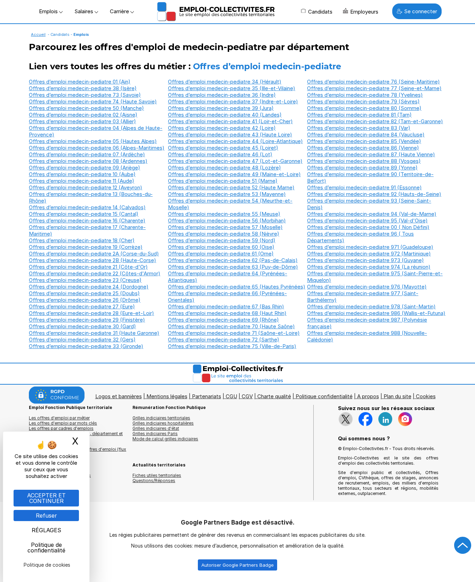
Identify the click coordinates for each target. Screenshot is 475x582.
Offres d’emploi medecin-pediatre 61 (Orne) (221, 253)
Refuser (46, 515)
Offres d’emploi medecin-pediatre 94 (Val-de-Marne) (371, 214)
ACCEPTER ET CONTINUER (46, 498)
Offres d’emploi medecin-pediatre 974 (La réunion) (368, 267)
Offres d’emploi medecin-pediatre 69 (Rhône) (223, 319)
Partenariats (206, 396)
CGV (247, 396)
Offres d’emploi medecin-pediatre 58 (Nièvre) (223, 233)
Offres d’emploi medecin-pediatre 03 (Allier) (82, 121)
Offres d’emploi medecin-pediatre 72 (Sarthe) (223, 339)
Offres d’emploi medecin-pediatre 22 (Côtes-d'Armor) (94, 273)
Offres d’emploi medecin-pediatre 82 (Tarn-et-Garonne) (375, 121)
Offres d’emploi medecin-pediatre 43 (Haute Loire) (230, 134)
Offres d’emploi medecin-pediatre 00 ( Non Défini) (368, 227)
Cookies (426, 396)
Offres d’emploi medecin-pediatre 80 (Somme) (364, 108)
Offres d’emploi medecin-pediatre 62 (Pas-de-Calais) (233, 260)
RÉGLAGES (46, 530)
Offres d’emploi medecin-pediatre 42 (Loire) (222, 128)
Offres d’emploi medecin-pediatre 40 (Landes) (225, 114)
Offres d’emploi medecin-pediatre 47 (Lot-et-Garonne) (235, 161)
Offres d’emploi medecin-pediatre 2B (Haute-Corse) (92, 260)
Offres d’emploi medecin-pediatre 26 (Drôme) (84, 300)
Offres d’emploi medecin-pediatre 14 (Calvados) (87, 207)
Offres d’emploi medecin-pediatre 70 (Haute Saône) (231, 326)
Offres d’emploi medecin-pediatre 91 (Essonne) (364, 187)
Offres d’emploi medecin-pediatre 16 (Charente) (87, 220)
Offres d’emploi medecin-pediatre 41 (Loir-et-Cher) (230, 121)
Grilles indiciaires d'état (155, 428)
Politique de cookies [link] (47, 565)
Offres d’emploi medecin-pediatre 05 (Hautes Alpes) (93, 141)
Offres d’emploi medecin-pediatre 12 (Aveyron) (85, 187)
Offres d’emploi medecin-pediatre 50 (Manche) (86, 108)
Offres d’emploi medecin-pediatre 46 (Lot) (220, 154)
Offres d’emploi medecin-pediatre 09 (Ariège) (84, 167)
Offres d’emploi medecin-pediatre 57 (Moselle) (225, 227)
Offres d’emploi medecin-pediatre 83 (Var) (358, 128)
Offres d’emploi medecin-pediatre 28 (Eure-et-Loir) (91, 313)
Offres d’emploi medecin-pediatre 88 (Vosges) (364, 161)
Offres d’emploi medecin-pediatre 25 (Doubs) (84, 293)
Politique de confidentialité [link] (46, 547)
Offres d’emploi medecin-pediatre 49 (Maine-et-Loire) (234, 174)
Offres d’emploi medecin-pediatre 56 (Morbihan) (227, 220)
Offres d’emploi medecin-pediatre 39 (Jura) (221, 108)
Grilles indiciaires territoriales (161, 417)
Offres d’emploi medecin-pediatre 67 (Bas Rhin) (226, 306)
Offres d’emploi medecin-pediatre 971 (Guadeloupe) (370, 247)
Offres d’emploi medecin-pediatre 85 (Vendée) (364, 141)
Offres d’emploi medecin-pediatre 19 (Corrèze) (86, 247)
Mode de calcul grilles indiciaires (165, 438)
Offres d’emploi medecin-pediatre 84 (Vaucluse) (366, 134)
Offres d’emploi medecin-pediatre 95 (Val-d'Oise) (367, 220)
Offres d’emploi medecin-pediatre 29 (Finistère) (87, 319)
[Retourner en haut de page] (463, 545)
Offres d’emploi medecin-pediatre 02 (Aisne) (83, 114)
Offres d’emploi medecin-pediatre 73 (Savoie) (85, 95)
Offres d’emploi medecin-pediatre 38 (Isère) (83, 88)
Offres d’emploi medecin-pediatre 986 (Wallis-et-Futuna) (376, 313)
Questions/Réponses (153, 480)
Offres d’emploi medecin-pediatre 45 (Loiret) (223, 147)
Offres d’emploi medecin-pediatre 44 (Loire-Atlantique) (235, 141)
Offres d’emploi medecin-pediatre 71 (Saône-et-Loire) (234, 333)
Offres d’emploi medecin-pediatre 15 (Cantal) (83, 214)
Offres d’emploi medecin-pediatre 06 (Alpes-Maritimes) (96, 147)
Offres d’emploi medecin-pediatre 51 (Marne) (222, 181)
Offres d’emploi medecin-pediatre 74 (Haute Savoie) (93, 101)
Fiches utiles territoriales (156, 475)
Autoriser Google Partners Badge (237, 565)
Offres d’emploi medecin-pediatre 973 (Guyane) (365, 260)
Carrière (120, 11)
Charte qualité (274, 396)
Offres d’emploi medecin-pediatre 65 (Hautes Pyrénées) (236, 286)
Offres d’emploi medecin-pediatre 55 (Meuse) (224, 214)
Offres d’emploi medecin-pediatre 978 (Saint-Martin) (371, 306)
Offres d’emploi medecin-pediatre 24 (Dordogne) (88, 286)
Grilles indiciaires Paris (155, 433)
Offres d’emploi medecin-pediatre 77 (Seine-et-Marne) (374, 88)
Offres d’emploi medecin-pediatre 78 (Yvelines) (365, 95)
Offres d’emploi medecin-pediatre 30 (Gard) (82, 326)
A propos (368, 396)
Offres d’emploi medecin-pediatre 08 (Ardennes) (88, 161)
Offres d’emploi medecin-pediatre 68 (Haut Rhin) (227, 313)
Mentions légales (166, 396)
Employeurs (364, 11)
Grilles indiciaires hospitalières (163, 423)
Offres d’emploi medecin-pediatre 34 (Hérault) (224, 81)
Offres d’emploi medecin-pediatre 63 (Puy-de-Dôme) (233, 267)
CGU (231, 396)
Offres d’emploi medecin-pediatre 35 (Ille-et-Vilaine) (231, 88)
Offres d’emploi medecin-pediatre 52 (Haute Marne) (231, 187)
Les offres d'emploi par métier (59, 417)
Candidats (320, 11)
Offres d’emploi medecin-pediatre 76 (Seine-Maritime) (373, 81)
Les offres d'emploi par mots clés (63, 423)
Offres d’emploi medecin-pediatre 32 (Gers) (82, 339)
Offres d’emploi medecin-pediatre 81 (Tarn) (359, 114)
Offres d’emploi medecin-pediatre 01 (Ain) (79, 81)
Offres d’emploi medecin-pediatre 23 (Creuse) (85, 280)
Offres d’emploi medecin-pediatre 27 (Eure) (82, 306)
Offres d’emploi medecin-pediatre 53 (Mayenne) (227, 194)
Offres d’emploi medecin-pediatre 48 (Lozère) (224, 167)
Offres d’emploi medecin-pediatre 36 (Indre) (222, 95)
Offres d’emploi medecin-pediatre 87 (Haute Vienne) (371, 154)
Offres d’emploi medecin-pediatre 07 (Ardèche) (87, 154)
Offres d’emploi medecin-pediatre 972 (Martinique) (369, 253)
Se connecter (420, 11)
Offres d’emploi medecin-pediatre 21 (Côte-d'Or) (88, 267)
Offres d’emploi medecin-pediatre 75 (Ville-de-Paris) (232, 346)
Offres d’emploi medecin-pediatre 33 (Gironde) (86, 346)
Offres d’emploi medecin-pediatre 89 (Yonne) (362, 167)
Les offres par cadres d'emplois (61, 428)
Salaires (84, 11)
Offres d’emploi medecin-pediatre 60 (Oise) (221, 247)
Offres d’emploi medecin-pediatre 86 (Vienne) (363, 147)
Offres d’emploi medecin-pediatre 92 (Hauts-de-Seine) (374, 194)
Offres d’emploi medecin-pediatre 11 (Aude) (81, 181)
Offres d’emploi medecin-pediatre (267, 66)
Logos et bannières (118, 396)
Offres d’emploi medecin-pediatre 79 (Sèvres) (363, 101)
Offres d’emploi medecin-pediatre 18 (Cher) (82, 240)
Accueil (38, 34)
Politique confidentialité (324, 396)
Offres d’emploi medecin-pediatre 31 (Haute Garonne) (94, 333)
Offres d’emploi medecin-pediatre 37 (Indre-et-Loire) (233, 101)
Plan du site (397, 396)
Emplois (49, 11)
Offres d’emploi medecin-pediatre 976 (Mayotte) (367, 286)
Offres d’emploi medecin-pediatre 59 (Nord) (221, 240)
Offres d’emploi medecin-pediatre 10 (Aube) (82, 174)
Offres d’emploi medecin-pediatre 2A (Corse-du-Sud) (94, 253)
